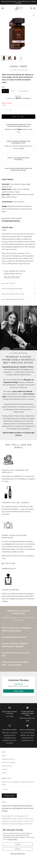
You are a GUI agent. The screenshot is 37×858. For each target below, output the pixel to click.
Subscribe (9, 796)
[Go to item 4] (20, 58)
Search (4, 756)
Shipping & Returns (8, 759)
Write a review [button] (18, 691)
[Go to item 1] (4, 58)
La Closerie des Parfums (18, 70)
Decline (17, 849)
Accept (17, 844)
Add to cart (18, 116)
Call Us (4, 773)
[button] (18, 98)
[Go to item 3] (15, 58)
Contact (4, 769)
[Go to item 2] (9, 58)
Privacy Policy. (12, 839)
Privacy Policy (7, 766)
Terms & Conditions (8, 762)
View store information (12, 277)
